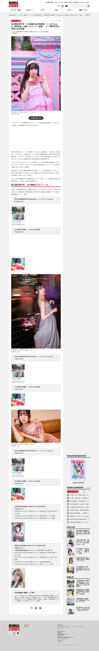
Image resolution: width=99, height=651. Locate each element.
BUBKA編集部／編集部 (21, 592)
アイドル (14, 31)
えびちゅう (35, 31)
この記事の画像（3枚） (36, 118)
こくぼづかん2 (42, 31)
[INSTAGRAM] (30, 592)
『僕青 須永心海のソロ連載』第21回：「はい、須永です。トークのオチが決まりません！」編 (82, 542)
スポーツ (82, 626)
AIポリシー (59, 641)
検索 (88, 5)
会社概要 (59, 632)
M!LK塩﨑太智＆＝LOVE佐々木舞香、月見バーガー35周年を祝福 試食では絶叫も (82, 569)
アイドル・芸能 (16, 20)
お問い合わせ (60, 635)
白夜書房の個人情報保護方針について (65, 637)
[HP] (34, 592)
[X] (29, 592)
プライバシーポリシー (62, 638)
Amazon (17, 201)
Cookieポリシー (61, 640)
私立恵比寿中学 (20, 31)
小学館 (31, 31)
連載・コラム (60, 628)
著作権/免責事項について (63, 634)
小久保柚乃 (26, 31)
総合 (84, 491)
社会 (78, 626)
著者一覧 (26, 626)
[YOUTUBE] (32, 592)
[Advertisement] (36, 139)
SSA (47, 31)
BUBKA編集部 (14, 33)
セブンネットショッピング (22, 511)
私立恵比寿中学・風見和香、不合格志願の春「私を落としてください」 (82, 600)
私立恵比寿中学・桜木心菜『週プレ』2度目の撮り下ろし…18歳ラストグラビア (83, 609)
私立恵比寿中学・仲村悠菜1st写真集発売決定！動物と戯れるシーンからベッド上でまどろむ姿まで (83, 591)
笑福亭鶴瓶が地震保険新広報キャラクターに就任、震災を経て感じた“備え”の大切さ (83, 533)
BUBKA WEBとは (61, 631)
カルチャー (68, 626)
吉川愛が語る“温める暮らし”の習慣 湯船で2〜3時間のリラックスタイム (83, 559)
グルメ (73, 626)
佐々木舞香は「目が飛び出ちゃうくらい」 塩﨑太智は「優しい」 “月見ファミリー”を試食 (83, 551)
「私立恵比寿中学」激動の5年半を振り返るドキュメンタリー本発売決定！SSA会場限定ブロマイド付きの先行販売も (83, 583)
